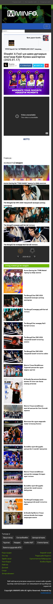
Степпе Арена (42, 543)
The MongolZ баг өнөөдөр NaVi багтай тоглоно (21, 245)
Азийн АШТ (28, 543)
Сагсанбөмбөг (22, 538)
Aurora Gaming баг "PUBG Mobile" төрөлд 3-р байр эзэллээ (25, 183)
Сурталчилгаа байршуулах (40, 559)
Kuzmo (11, 64)
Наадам (17, 543)
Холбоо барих (45, 562)
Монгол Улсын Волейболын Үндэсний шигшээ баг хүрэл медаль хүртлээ (33, 367)
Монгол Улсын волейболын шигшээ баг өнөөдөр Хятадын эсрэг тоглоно (34, 474)
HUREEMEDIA (46, 593)
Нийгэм (5, 565)
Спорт (4, 571)
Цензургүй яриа (38, 538)
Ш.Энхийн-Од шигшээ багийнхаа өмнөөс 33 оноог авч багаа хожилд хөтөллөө (35, 381)
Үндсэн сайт (16, 2)
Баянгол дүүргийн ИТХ (12, 547)
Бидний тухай (45, 553)
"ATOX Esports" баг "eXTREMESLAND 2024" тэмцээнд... (23, 49)
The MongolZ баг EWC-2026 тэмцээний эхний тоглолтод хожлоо (34, 340)
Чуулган (6, 543)
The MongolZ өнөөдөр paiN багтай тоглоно (19, 225)
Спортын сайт (45, 2)
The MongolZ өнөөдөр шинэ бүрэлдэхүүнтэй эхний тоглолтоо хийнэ (35, 502)
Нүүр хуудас (7, 553)
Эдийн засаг (7, 559)
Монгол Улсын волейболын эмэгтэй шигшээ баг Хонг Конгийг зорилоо (36, 408)
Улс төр (5, 556)
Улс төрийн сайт (31, 2)
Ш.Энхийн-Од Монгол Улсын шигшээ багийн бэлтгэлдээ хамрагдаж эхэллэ (34, 515)
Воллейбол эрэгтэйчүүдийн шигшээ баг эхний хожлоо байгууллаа (33, 488)
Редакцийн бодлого (43, 556)
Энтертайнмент (8, 574)
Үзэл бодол (6, 562)
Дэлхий (5, 568)
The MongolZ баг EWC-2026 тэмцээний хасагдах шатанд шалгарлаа (24, 204)
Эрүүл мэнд (7, 538)
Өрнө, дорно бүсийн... (34, 38)
